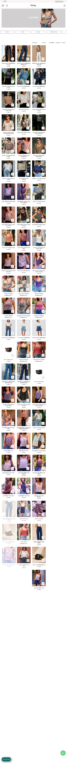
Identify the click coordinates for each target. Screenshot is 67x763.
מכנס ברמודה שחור (24, 518)
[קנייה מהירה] (43, 58)
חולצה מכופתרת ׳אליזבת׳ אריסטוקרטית (23, 156)
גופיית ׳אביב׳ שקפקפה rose (8, 472)
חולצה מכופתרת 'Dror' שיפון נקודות (8, 87)
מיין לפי (44, 43)
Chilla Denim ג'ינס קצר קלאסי (39, 337)
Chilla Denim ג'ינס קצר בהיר (24, 337)
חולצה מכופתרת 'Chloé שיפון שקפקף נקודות (23, 202)
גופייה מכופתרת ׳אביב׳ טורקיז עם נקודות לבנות (39, 405)
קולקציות (58, 43)
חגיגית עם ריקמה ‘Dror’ (24, 109)
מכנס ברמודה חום (39, 518)
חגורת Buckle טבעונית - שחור (39, 564)
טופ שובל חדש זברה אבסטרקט (23, 315)
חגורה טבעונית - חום (8, 359)
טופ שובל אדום (23, 541)
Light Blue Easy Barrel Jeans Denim (8, 519)
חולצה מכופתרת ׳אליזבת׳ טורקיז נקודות (8, 405)
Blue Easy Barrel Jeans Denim (39, 542)
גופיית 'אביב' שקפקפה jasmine (39, 496)
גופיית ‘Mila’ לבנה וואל (39, 588)
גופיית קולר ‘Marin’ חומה (8, 495)
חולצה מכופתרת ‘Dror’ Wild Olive (8, 428)
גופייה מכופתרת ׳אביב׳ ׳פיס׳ (24, 270)
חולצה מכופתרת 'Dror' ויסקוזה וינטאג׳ (39, 110)
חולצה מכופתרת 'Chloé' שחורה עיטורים (23, 225)
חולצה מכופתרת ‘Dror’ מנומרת (23, 132)
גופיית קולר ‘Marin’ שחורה (23, 495)
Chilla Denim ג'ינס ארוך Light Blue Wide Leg (8, 382)
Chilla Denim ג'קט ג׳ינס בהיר (23, 86)
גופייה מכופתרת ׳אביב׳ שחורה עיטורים (23, 405)
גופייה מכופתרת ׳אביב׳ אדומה (8, 247)
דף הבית (63, 43)
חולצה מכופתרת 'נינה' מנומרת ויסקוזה (8, 156)
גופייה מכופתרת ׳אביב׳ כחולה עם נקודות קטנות (39, 271)
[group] (33, 1)
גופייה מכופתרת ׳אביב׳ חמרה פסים (24, 248)
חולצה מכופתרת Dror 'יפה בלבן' (23, 565)
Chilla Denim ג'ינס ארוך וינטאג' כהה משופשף (23, 64)
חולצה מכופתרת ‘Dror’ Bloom (39, 450)
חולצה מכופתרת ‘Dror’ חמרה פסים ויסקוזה (8, 110)
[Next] (64, 32)
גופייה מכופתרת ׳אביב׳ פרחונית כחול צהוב (8, 271)
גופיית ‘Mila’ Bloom (23, 450)
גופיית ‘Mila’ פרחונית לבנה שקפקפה (23, 473)
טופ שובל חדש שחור (23, 359)
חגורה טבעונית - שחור (39, 381)
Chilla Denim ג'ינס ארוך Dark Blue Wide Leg (23, 382)
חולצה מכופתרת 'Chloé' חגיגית (8, 201)
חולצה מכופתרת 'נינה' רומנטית (39, 178)
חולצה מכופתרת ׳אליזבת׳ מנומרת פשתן (38, 156)
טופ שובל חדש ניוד (8, 315)
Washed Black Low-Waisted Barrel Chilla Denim (23, 428)
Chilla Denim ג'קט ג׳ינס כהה (39, 86)
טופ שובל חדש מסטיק (39, 315)
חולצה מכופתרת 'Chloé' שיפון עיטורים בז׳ (8, 225)
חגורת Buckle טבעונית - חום (8, 541)
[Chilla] (33, 5)
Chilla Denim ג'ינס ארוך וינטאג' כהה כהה (8, 64)
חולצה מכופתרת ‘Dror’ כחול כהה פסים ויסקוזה (39, 133)
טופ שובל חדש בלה (8, 293)
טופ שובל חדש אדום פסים (39, 359)
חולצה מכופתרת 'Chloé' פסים (38, 224)
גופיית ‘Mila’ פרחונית (8, 450)
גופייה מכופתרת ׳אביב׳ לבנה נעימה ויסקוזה (39, 248)
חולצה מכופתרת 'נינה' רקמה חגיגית (8, 179)
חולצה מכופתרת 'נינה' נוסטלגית (23, 179)
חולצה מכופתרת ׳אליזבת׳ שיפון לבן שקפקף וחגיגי (8, 133)
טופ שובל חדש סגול (39, 293)
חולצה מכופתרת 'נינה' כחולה (39, 201)
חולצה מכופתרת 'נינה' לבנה (39, 427)
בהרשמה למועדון (28, 1)
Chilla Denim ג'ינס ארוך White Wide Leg (39, 64)
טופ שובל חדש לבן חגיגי (23, 293)
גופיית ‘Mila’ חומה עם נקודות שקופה (39, 473)
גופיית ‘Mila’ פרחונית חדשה (8, 564)
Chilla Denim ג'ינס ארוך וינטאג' (8, 337)
